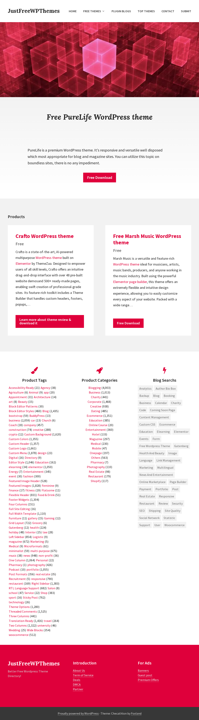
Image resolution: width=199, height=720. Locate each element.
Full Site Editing (19, 509)
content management (154, 417)
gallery (32, 518)
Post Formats (18, 574)
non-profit (45, 555)
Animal (33, 392)
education (146, 432)
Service (29, 593)
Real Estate (96, 472)
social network (149, 518)
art (11, 402)
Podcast (14, 569)
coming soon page (162, 410)
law (45, 532)
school (13, 593)
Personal (42, 560)
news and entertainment (156, 475)
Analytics (145, 388)
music (13, 555)
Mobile (96, 448)
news (26, 555)
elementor (35, 467)
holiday (13, 532)
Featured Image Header (24, 481)
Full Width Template (22, 513)
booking (169, 396)
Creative (95, 406)
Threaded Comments (23, 611)
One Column (17, 560)
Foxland (136, 713)
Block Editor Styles (21, 411)
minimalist (16, 551)
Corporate (94, 402)
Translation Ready (21, 621)
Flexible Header (19, 495)
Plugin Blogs (121, 11)
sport (12, 597)
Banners (143, 670)
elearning (15, 467)
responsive (38, 579)
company (30, 425)
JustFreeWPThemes (34, 10)
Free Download (99, 177)
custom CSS (147, 424)
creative (38, 430)
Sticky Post (30, 597)
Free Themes (92, 11)
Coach (13, 425)
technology (16, 602)
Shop (44, 593)
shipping (155, 511)
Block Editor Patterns (23, 406)
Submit (186, 11)
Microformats (33, 546)
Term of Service (83, 675)
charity (176, 403)
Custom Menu (18, 453)
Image (172, 453)
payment (145, 489)
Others (95, 458)
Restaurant (95, 476)
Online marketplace (152, 482)
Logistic (38, 537)
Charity (96, 397)
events (143, 439)
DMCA (77, 684)
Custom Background (37, 434)
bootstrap (16, 416)
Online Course (98, 425)
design (42, 453)
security (177, 503)
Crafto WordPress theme (45, 235)
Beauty (22, 402)
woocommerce (19, 635)
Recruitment (17, 579)
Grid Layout (16, 523)
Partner (78, 689)
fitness (30, 490)
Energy (13, 472)
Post (175, 489)
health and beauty (151, 453)
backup (144, 396)
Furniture (15, 518)
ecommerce (167, 424)
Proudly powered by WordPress (78, 713)
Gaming (49, 518)
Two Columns (18, 625)
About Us (79, 670)
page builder (138, 281)
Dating (95, 411)
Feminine (48, 486)
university (44, 625)
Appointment (18, 397)
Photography (96, 467)
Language (145, 460)
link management (168, 460)
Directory (31, 458)
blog (156, 396)
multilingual (165, 467)
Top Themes (146, 11)
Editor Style (16, 462)
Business (94, 392)
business (14, 420)
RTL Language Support (24, 588)
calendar (161, 403)
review (163, 503)
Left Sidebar (16, 537)
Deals (76, 680)
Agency (45, 388)
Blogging (94, 388)
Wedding (14, 630)
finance (14, 490)
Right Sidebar (40, 583)
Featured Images (20, 486)
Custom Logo (18, 448)
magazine (15, 541)
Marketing (37, 541)
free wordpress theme (154, 446)
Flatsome (48, 490)
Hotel (96, 434)
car (33, 420)
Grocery (37, 523)
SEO (142, 511)
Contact (167, 11)
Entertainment (33, 472)
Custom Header (19, 444)
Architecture (42, 397)
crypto (13, 434)
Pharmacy (15, 565)
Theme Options (19, 607)
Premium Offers (148, 680)
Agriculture (16, 392)
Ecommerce (95, 416)
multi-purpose (40, 551)
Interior (30, 532)
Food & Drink (46, 495)
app (46, 392)
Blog (45, 411)
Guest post (145, 675)
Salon (51, 588)
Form (156, 439)
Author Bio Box (166, 388)
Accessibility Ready (21, 388)
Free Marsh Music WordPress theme (147, 239)
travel (48, 621)
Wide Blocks (35, 630)
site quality (172, 511)
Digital (13, 458)
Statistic (169, 518)
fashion (28, 476)
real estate (43, 574)
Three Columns (19, 616)
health (34, 527)
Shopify (96, 481)
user (157, 525)
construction (17, 430)
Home (73, 11)
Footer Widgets (19, 499)
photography (36, 565)
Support (144, 525)
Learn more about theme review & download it (45, 321)
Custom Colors (19, 439)
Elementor (23, 263)
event (12, 476)
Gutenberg (16, 527)
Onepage (96, 453)
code (142, 410)
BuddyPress (37, 416)
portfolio (32, 569)
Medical (14, 546)
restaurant (16, 583)
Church (46, 420)
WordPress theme (49, 257)
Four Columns (18, 504)
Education (42, 462)
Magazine (95, 439)
